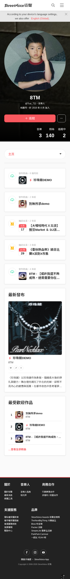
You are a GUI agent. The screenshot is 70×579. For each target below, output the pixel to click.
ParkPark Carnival (39, 534)
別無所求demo (39, 204)
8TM (10, 362)
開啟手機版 (26, 559)
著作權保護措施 (11, 520)
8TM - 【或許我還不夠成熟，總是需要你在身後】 (44, 278)
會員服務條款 (10, 524)
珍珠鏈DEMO (42, 180)
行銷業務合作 (48, 492)
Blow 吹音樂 (36, 524)
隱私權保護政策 (11, 517)
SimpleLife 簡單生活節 (41, 531)
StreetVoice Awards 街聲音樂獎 (45, 517)
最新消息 (8, 495)
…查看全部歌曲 (17, 449)
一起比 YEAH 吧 (38, 537)
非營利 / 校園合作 (50, 495)
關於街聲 (8, 492)
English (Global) (40, 18)
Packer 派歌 (36, 527)
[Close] (66, 14)
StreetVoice (18, 5)
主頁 (11, 154)
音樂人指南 (26, 492)
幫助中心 (8, 531)
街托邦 (24, 495)
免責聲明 (8, 527)
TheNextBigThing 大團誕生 (43, 520)
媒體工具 (8, 498)
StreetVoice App (41, 559)
